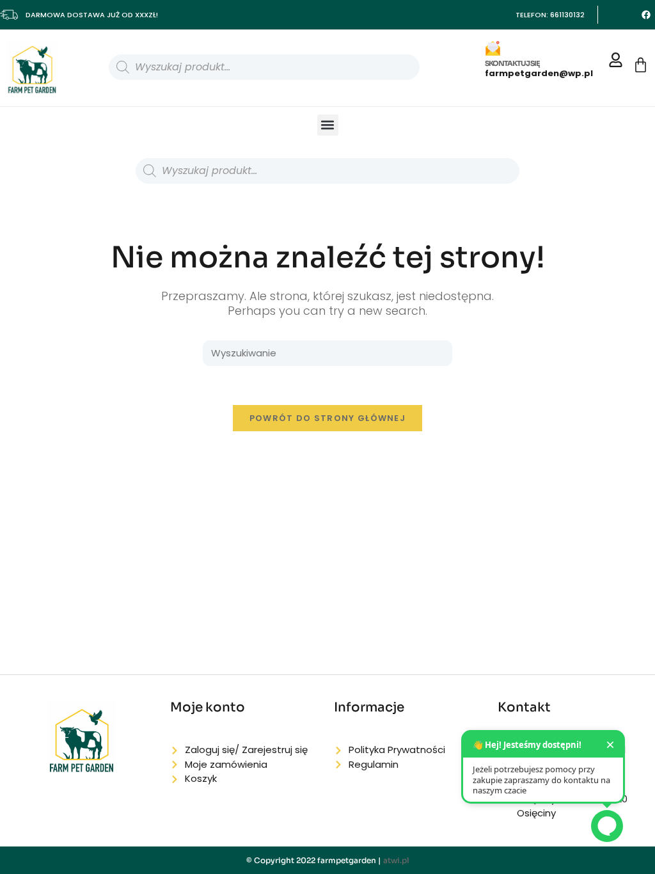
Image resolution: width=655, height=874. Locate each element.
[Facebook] (646, 14)
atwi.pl (396, 860)
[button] (327, 125)
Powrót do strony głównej (327, 418)
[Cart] (641, 65)
